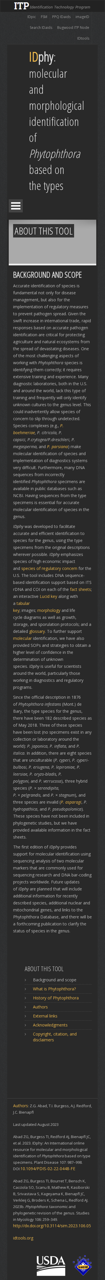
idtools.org (23, 1238)
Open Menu (16, 205)
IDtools (83, 38)
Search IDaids (41, 27)
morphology (48, 610)
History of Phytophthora (56, 998)
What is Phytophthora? (54, 989)
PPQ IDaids (61, 16)
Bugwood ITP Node (73, 27)
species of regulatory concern (49, 568)
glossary (37, 631)
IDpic (31, 16)
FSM (44, 16)
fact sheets (80, 589)
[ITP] (52, 5)
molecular (23, 638)
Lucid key (48, 596)
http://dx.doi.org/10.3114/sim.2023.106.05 (52, 1225)
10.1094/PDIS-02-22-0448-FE (47, 1168)
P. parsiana (57, 446)
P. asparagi (71, 802)
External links (45, 1016)
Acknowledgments (50, 1025)
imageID (82, 16)
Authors (40, 1007)
